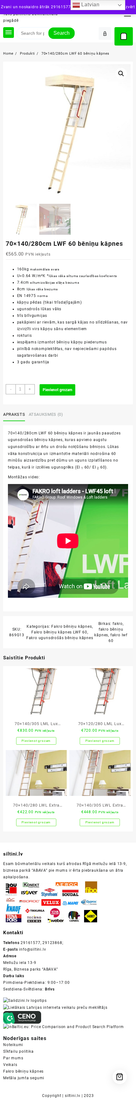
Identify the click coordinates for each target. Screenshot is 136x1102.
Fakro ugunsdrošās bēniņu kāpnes (59, 638)
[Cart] (123, 36)
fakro (118, 623)
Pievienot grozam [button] (36, 740)
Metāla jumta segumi (23, 1078)
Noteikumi (13, 1045)
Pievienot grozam (57, 390)
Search (61, 33)
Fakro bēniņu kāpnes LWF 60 (59, 632)
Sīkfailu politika (18, 1051)
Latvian (90, 4)
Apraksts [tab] (14, 414)
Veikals (10, 1065)
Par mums (13, 1058)
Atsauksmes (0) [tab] (46, 414)
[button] (121, 73)
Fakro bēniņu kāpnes (71, 626)
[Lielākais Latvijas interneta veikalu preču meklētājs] (55, 1007)
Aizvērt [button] (128, 7)
